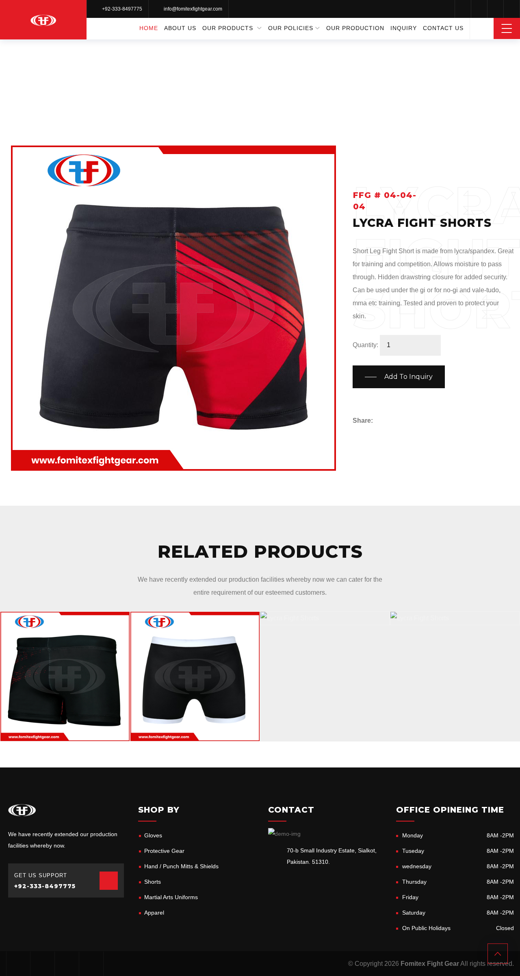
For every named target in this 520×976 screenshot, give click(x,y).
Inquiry (403, 28)
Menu (507, 28)
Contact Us (443, 28)
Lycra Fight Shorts (52, 731)
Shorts (247, 64)
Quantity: (365, 344)
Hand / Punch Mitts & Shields (181, 866)
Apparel (154, 912)
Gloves (153, 835)
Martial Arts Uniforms (171, 897)
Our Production (355, 28)
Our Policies (290, 28)
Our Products (227, 28)
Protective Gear (164, 851)
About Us (180, 28)
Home (148, 28)
